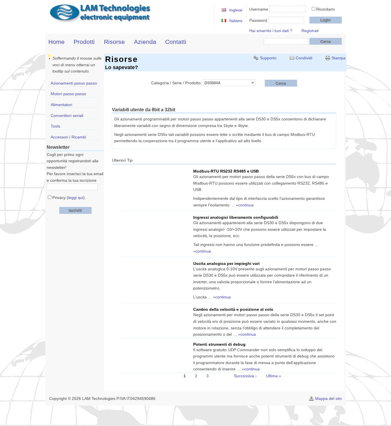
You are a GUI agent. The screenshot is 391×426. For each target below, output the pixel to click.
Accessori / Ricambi (68, 137)
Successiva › (245, 376)
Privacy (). (69, 197)
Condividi (304, 58)
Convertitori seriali (67, 115)
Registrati (310, 30)
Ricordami (325, 9)
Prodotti (84, 41)
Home (56, 41)
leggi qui (75, 197)
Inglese (235, 10)
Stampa (338, 58)
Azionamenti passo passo (74, 83)
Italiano (235, 20)
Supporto (268, 58)
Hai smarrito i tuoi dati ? (270, 30)
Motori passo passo (68, 93)
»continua (245, 205)
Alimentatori (61, 104)
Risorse (114, 41)
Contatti (175, 41)
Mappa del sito (328, 398)
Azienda (145, 41)
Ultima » (273, 376)
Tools (55, 126)
